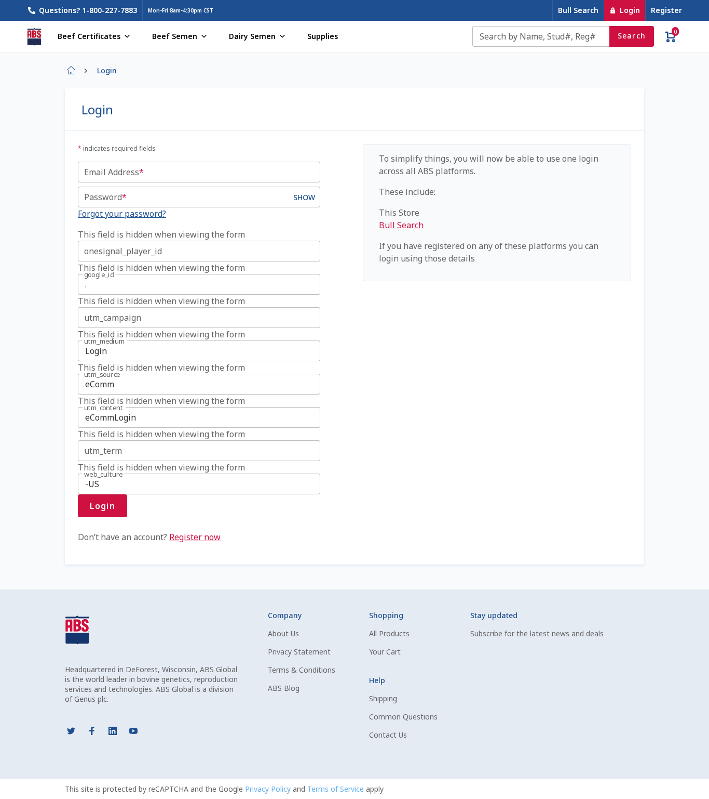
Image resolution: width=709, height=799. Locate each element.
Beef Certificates (89, 36)
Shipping (383, 698)
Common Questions (403, 717)
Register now (195, 537)
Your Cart (385, 652)
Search (632, 36)
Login (630, 10)
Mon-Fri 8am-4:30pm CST (180, 10)
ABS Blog (283, 688)
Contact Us (388, 735)
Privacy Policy (269, 789)
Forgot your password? (122, 213)
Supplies (322, 36)
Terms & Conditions (301, 670)
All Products (389, 633)
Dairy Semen (252, 36)
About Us (283, 633)
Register (666, 10)
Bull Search (578, 10)
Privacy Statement (299, 652)
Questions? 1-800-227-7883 (88, 10)
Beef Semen (174, 36)
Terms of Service (336, 789)
